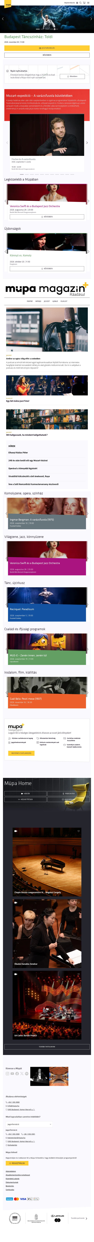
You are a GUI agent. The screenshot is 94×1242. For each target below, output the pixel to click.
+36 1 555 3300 (13, 1134)
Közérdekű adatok (12, 1179)
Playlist (64, 301)
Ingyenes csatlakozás (21, 753)
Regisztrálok (18, 1163)
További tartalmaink (47, 1047)
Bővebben (47, 55)
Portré (30, 301)
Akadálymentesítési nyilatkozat (18, 1175)
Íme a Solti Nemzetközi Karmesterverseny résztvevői (33, 484)
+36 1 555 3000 (13, 1102)
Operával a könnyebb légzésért (22, 468)
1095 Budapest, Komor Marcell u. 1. (21, 1109)
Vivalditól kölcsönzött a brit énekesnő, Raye (29, 476)
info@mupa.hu (13, 1106)
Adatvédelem (11, 1171)
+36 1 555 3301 (29, 1134)
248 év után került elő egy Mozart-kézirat (28, 461)
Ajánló (55, 301)
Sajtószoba (10, 1190)
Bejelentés (10, 1186)
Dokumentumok (12, 1182)
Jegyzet (47, 301)
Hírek (11, 446)
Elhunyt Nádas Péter (18, 453)
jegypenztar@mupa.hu (16, 1138)
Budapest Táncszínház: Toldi (28, 36)
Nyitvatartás (12, 1145)
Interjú (38, 301)
